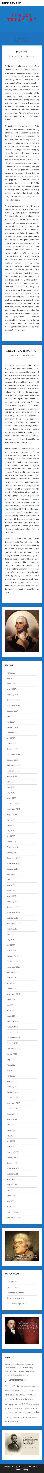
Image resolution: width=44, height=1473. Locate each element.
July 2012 (10, 1124)
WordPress (34, 1467)
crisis (17, 1367)
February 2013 (12, 1086)
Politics (23, 1404)
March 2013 (11, 1081)
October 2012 (12, 1108)
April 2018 (11, 836)
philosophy (9, 1404)
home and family (28, 1386)
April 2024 (11, 722)
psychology (23, 1408)
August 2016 (12, 929)
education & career (22, 1371)
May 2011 (10, 1201)
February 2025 (12, 694)
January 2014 (12, 1027)
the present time (28, 1412)
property (17, 1408)
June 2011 (11, 1195)
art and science (12, 1364)
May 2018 (10, 830)
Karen (31, 56)
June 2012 (11, 1130)
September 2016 (13, 923)
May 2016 (10, 939)
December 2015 (13, 961)
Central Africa (12, 1287)
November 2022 (13, 754)
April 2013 (11, 1076)
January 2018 (12, 852)
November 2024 (13, 705)
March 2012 (11, 1146)
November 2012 (13, 1103)
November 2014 (13, 994)
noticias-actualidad (23, 1399)
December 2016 (13, 907)
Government (24, 1375)
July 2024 (10, 716)
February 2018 (12, 847)
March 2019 (11, 798)
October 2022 (12, 760)
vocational (14, 1421)
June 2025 (11, 673)
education (10, 1371)
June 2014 (11, 999)
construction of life (10, 1367)
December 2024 (13, 700)
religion (28, 1408)
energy (32, 1371)
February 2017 (12, 901)
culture (22, 1367)
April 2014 (11, 1010)
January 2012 (12, 1157)
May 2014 (10, 1005)
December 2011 (13, 1163)
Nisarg (25, 1470)
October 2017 (12, 869)
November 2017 (13, 863)
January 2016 (12, 956)
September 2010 (13, 1217)
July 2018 (10, 820)
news (29, 1394)
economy (29, 1367)
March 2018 (11, 841)
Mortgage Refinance (15, 1292)
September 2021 (13, 771)
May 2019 (10, 792)
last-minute (15, 1391)
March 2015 (11, 988)
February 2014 (12, 1021)
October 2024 (12, 711)
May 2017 (10, 885)
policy (15, 1404)
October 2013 (12, 1043)
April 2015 (11, 983)
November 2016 (13, 912)
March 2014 (11, 1016)
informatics (36, 1386)
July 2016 (10, 934)
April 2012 (11, 1141)
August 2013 (12, 1054)
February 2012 (12, 1152)
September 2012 (13, 1114)
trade (22, 1417)
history (19, 1386)
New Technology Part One (17, 1303)
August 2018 (12, 814)
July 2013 (10, 1059)
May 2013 (10, 1070)
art (6, 1364)
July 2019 (10, 781)
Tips (14, 1417)
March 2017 (11, 896)
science (34, 1408)
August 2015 (12, 977)
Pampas (22, 51)
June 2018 (11, 825)
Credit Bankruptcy (22, 350)
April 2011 (11, 1206)
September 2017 (13, 874)
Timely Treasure (11, 3)
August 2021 (12, 776)
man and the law (14, 1394)
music (24, 1395)
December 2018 (13, 803)
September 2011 (13, 1179)
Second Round (12, 1281)
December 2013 (13, 1032)
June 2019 (11, 787)
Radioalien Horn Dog (15, 1298)
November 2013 (13, 1037)
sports (11, 1412)
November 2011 (13, 1168)
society (7, 1413)
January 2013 (12, 1092)
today (17, 1417)
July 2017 (10, 879)
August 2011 (12, 1184)
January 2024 (12, 727)
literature (32, 1390)
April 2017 (11, 890)
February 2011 (12, 1212)
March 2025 (11, 689)
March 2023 (11, 743)
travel (26, 1417)
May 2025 (10, 678)
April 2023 (11, 738)
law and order (24, 1391)
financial (17, 1375)
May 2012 (10, 1135)
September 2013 (13, 1048)
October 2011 (12, 1174)
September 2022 (13, 765)
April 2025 (11, 683)
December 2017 (13, 858)
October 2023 (12, 732)
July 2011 (10, 1190)
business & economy (25, 1364)
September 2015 (13, 972)
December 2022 (13, 749)
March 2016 (11, 950)
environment (9, 1375)
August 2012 (12, 1119)
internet (8, 1390)
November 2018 (13, 809)
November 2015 (13, 967)
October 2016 (12, 918)
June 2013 (11, 1065)
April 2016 (11, 945)
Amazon (13, 269)
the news (18, 1413)
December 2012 (13, 1097)
